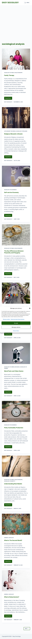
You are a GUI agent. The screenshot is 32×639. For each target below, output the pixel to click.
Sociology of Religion (21, 131)
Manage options (16, 327)
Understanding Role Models (13, 484)
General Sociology (9, 537)
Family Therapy (9, 75)
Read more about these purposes (17, 319)
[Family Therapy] (16, 59)
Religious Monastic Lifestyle (13, 134)
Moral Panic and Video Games (13, 371)
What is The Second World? (13, 540)
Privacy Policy (16, 330)
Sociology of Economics (10, 189)
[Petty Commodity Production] (16, 411)
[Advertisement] (16, 22)
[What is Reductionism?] (16, 580)
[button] (30, 308)
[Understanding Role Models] (16, 466)
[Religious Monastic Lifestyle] (16, 117)
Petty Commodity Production (13, 427)
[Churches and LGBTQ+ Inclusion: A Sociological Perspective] (16, 293)
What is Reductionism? (11, 597)
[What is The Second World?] (16, 524)
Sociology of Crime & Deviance (12, 366)
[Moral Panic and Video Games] (16, 353)
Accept (16, 323)
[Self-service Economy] (16, 176)
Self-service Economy (11, 192)
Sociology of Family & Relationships (13, 72)
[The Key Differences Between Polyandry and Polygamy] (16, 234)
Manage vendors (6, 319)
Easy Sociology (10, 2)
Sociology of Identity (9, 481)
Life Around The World (10, 131)
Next (26, 628)
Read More (8, 98)
